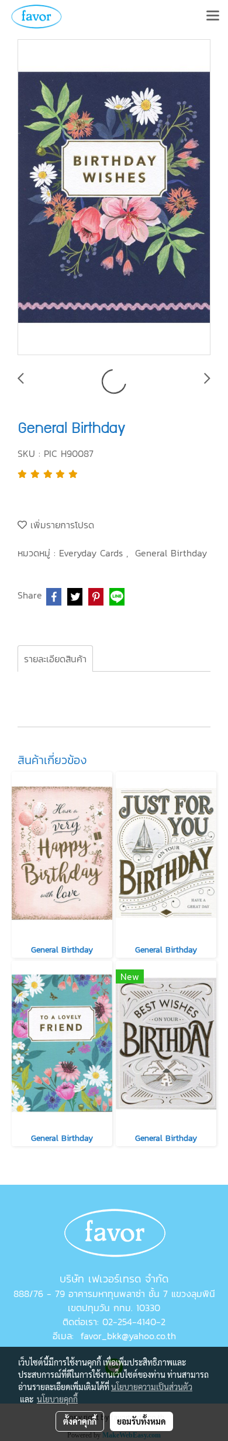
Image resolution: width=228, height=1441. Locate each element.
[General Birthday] (114, 198)
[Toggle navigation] (213, 16)
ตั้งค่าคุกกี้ (79, 1421)
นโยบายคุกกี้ (57, 1399)
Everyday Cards (92, 553)
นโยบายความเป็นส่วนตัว (151, 1386)
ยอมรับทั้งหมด (141, 1421)
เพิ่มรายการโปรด (60, 525)
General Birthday (171, 553)
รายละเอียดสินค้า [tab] (55, 659)
